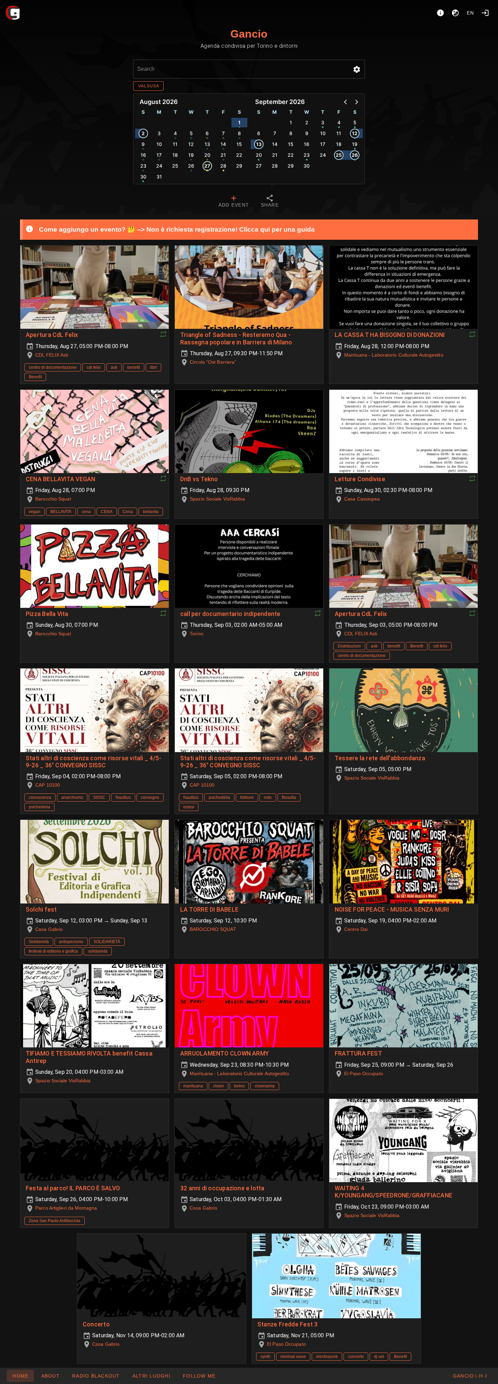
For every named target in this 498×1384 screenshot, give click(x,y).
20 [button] (207, 155)
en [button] (470, 13)
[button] (357, 69)
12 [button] (191, 144)
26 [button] (191, 166)
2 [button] (143, 133)
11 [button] (175, 144)
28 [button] (223, 166)
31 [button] (159, 176)
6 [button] (207, 133)
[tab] (233, 202)
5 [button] (191, 133)
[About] (440, 12)
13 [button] (207, 144)
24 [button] (159, 166)
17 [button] (159, 155)
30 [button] (143, 176)
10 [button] (159, 144)
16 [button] (143, 155)
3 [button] (159, 133)
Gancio (249, 34)
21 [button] (223, 155)
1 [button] (239, 122)
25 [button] (175, 166)
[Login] (485, 12)
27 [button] (207, 166)
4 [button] (175, 133)
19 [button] (191, 155)
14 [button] (223, 144)
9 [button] (143, 144)
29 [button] (239, 166)
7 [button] (223, 133)
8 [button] (239, 133)
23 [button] (143, 166)
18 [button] (175, 155)
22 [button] (239, 155)
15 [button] (239, 144)
